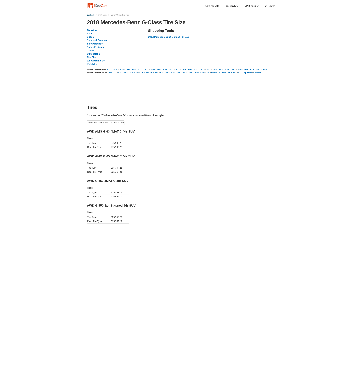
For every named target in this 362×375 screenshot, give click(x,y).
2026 (115, 70)
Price (89, 33)
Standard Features (97, 40)
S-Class (222, 72)
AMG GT (113, 72)
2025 (121, 70)
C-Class (122, 72)
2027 (109, 70)
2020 (152, 70)
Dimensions (93, 54)
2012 (202, 70)
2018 (165, 70)
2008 (227, 70)
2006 (239, 70)
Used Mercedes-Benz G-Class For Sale (168, 37)
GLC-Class (187, 72)
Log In (271, 5)
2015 (183, 70)
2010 (214, 70)
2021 (146, 70)
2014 (190, 70)
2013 (196, 70)
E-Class (155, 72)
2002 (264, 70)
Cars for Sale (212, 5)
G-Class (164, 72)
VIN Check (250, 5)
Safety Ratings (95, 44)
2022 (140, 70)
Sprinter (248, 72)
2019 (159, 70)
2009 (221, 70)
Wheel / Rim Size (96, 60)
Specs (90, 37)
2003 (258, 70)
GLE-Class (199, 72)
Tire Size (91, 57)
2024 (127, 70)
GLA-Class (175, 72)
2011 (208, 70)
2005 (246, 70)
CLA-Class (133, 72)
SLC (240, 72)
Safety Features (95, 47)
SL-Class (232, 72)
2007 (233, 70)
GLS (207, 72)
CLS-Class (144, 72)
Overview (92, 30)
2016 (177, 70)
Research (231, 5)
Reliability (92, 64)
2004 (252, 70)
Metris (214, 72)
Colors (90, 50)
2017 (171, 70)
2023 (134, 70)
